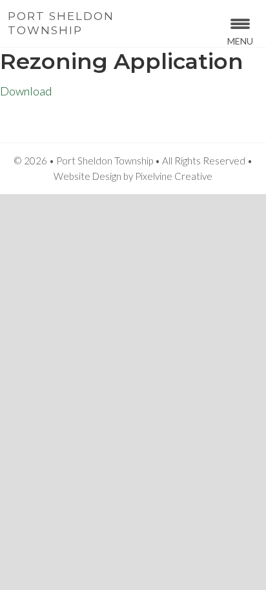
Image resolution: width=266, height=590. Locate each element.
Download (26, 91)
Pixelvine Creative (173, 176)
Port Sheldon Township (61, 23)
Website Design (87, 176)
